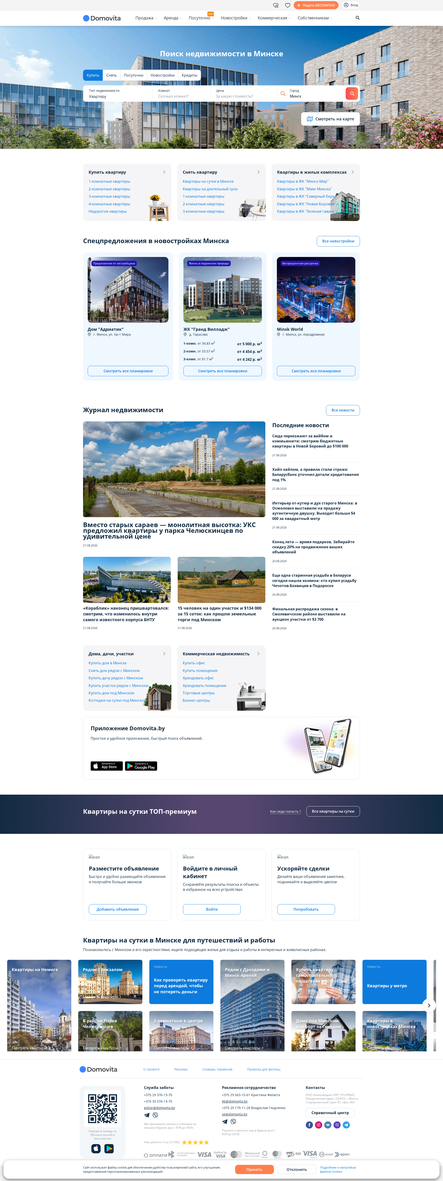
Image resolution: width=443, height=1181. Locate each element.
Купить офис (194, 662)
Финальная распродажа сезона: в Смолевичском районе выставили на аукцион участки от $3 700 (309, 614)
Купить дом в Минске (108, 662)
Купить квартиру (107, 172)
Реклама (181, 1069)
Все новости (343, 410)
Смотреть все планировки (128, 370)
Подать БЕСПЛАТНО (319, 5)
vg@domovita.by (234, 1114)
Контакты (315, 1087)
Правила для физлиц (263, 1069)
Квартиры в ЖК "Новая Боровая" (306, 203)
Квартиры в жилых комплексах (312, 172)
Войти (212, 909)
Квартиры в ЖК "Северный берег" (307, 196)
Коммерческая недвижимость (216, 653)
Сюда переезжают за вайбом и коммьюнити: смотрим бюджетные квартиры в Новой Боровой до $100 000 (310, 441)
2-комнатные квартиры (109, 188)
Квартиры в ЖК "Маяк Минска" (304, 188)
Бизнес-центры (196, 700)
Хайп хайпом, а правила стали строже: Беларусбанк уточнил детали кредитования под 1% (315, 474)
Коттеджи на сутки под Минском (118, 700)
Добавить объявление (118, 909)
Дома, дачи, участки (111, 653)
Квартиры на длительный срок (210, 188)
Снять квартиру (200, 172)
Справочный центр (330, 1112)
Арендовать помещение (204, 685)
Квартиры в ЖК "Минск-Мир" (303, 181)
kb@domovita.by (235, 1101)
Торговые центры (199, 692)
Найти (352, 93)
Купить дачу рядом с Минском (116, 677)
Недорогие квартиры (108, 211)
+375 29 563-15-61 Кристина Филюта (251, 1095)
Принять (254, 1169)
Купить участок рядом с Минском (119, 685)
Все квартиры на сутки (333, 811)
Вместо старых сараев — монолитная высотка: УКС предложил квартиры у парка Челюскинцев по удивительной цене (169, 530)
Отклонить (297, 1169)
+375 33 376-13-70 (158, 1101)
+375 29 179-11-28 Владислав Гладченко (253, 1108)
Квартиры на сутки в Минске (208, 181)
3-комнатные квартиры (109, 196)
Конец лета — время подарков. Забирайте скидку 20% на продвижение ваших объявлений (313, 547)
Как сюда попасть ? (285, 811)
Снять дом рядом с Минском (114, 670)
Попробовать (306, 909)
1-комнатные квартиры (109, 181)
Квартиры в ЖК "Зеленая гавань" (306, 211)
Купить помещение (200, 670)
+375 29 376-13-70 (158, 1095)
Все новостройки (338, 241)
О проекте (151, 1069)
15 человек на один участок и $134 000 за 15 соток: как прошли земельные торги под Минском (219, 613)
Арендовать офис (198, 677)
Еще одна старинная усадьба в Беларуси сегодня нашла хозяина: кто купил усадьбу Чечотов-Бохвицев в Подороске (314, 580)
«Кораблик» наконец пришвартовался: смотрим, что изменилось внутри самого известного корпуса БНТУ (126, 613)
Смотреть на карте (334, 119)
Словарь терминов (217, 1069)
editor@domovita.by (159, 1108)
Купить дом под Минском (111, 692)
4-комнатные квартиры (109, 203)
